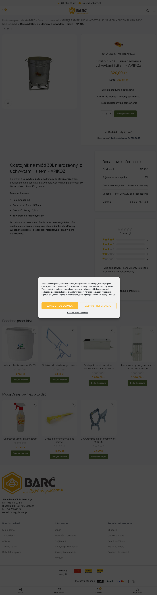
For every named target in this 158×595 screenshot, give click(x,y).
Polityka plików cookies (77, 313)
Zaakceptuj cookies (60, 305)
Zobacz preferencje (98, 305)
